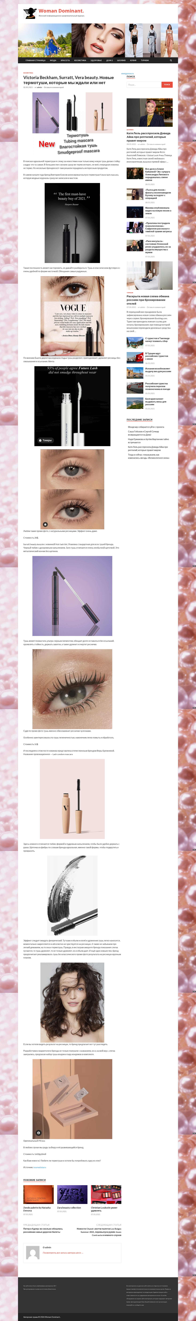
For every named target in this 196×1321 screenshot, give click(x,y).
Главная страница (35, 60)
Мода (53, 60)
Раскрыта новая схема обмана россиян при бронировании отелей (148, 299)
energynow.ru (127, 73)
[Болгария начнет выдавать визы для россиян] (135, 408)
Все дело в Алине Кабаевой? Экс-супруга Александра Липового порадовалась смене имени (157, 174)
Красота (65, 60)
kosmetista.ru (39, 1167)
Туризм (145, 60)
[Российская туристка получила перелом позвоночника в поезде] (135, 393)
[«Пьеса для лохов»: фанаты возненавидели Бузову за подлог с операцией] (135, 199)
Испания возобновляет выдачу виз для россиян (158, 370)
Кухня (133, 60)
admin (39, 87)
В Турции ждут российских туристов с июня (156, 356)
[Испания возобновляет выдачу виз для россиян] (135, 378)
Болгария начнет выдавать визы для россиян (155, 401)
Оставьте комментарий (54, 87)
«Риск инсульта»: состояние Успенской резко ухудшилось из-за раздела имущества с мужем (158, 246)
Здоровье (96, 60)
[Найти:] (150, 85)
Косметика (80, 60)
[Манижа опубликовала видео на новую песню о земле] (135, 217)
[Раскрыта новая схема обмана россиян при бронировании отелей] (150, 290)
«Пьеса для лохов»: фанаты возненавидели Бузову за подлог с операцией (158, 193)
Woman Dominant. (61, 10)
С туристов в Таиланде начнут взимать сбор (157, 339)
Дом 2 (109, 60)
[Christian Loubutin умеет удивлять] (106, 1204)
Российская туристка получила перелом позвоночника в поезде (157, 386)
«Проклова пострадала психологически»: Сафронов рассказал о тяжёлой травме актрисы (158, 227)
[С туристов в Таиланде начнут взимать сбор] (135, 347)
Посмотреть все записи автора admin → (63, 1252)
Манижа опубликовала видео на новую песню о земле (158, 210)
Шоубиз (121, 60)
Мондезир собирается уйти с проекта (146, 427)
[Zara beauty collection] (72, 1204)
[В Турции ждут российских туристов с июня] (135, 362)
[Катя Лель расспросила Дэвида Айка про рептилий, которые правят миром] (150, 127)
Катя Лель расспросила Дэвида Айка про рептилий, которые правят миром (148, 136)
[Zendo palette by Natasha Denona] (38, 1204)
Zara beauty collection (69, 1207)
